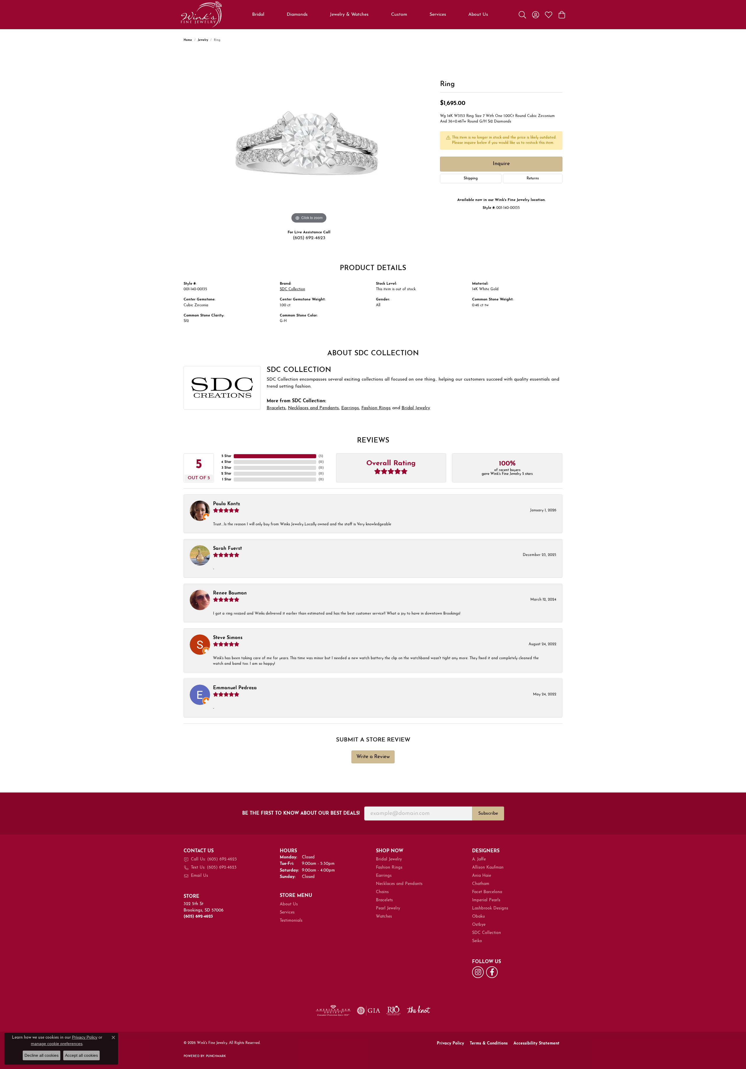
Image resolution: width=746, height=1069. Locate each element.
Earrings (350, 408)
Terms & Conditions (489, 1043)
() (321, 456)
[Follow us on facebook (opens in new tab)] (492, 972)
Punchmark (216, 1056)
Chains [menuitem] (382, 892)
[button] (522, 14)
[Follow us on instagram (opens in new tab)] (478, 972)
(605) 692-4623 (309, 238)
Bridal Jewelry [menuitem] (389, 859)
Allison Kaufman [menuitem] (488, 867)
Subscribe (488, 813)
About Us (478, 14)
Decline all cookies (41, 1055)
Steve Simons (227, 638)
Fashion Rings (376, 408)
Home (188, 40)
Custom (399, 14)
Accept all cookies (81, 1055)
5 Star (226, 456)
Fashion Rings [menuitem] (389, 867)
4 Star (226, 462)
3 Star (226, 468)
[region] (308, 137)
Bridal (258, 14)
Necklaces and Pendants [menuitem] (399, 884)
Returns (533, 178)
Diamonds (297, 14)
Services (438, 14)
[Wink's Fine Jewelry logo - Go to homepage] (201, 14)
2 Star (226, 473)
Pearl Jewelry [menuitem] (388, 908)
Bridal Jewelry (416, 408)
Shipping (471, 178)
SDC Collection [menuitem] (486, 933)
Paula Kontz (226, 504)
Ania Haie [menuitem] (481, 876)
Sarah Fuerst (227, 548)
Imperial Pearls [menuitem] (486, 900)
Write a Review (373, 756)
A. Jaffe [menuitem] (479, 859)
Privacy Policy (450, 1043)
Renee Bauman (230, 593)
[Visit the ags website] (333, 1010)
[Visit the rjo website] (393, 1010)
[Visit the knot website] (418, 1010)
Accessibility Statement (536, 1043)
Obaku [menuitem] (478, 916)
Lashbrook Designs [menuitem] (490, 908)
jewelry (203, 40)
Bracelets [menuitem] (384, 900)
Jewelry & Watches (349, 14)
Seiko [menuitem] (477, 941)
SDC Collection (292, 289)
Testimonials (291, 920)
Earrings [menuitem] (384, 876)
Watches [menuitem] (384, 916)
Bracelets (276, 408)
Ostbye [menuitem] (478, 925)
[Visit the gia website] (368, 1010)
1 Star (226, 479)
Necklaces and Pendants (313, 408)
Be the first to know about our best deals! (301, 813)
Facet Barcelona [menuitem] (487, 892)
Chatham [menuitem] (480, 884)
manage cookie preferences (56, 1043)
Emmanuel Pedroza (235, 688)
